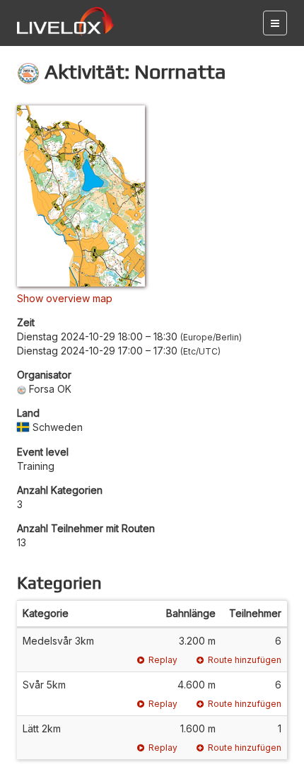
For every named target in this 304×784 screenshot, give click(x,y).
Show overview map (64, 298)
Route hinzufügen (244, 660)
